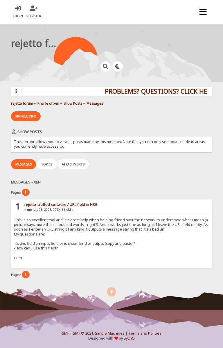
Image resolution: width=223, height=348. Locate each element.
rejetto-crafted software (45, 204)
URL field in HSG (84, 204)
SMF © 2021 (83, 333)
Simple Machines (110, 333)
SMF (65, 333)
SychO (129, 338)
